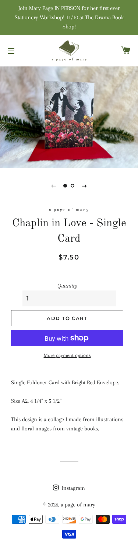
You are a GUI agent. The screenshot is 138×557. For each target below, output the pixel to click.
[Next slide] (85, 186)
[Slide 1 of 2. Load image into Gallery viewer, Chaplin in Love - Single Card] (65, 185)
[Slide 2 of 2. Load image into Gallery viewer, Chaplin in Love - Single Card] (73, 185)
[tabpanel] (69, 116)
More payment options (67, 355)
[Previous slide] (54, 186)
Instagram (72, 488)
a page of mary (78, 504)
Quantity (67, 285)
